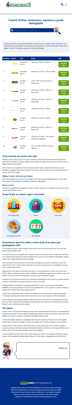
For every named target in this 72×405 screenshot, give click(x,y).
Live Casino (58, 215)
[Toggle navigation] (66, 5)
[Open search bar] (62, 4)
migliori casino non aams (54, 44)
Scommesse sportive (14, 236)
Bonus (36, 215)
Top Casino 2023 (13, 215)
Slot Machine (36, 236)
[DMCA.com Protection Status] (32, 383)
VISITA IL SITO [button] (64, 64)
